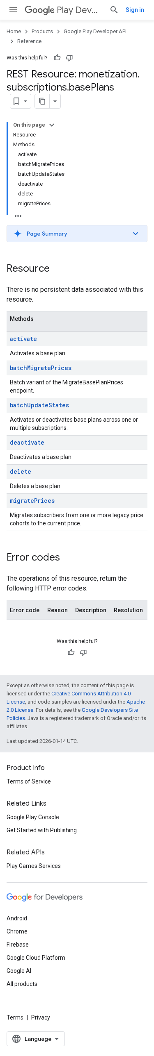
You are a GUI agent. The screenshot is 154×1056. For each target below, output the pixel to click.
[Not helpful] (69, 58)
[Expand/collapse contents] (52, 125)
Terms (15, 1017)
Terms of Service (29, 781)
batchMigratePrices (40, 368)
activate (23, 339)
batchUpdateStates (39, 405)
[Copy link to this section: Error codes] (68, 558)
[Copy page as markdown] (42, 101)
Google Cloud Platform (36, 957)
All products (22, 984)
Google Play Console (33, 817)
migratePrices (32, 500)
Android (17, 918)
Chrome (17, 931)
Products (42, 31)
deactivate (27, 442)
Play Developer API (80, 10)
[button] (77, 233)
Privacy (40, 1017)
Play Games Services (34, 866)
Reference (29, 41)
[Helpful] (57, 58)
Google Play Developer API (95, 31)
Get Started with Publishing (42, 830)
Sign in (135, 10)
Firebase (18, 944)
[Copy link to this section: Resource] (58, 269)
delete (20, 471)
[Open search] (114, 10)
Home (14, 31)
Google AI (19, 970)
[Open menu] (13, 10)
